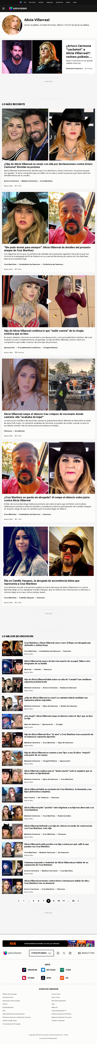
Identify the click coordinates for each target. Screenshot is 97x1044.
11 (64, 901)
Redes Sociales (64, 816)
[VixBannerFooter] (48, 943)
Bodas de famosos (68, 688)
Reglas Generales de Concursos (61, 1017)
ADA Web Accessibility (59, 1000)
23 (73, 901)
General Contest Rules (10, 1020)
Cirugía (59, 724)
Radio (68, 2)
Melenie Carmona (29, 181)
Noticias (32, 2)
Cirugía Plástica (50, 348)
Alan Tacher (29, 798)
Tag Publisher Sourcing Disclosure (14, 1014)
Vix (25, 2)
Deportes (59, 2)
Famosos (49, 2)
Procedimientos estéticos (29, 348)
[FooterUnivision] (12, 953)
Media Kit (55, 1007)
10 (58, 901)
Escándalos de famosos (29, 264)
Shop (75, 2)
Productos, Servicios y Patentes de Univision (17, 1017)
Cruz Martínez (46, 181)
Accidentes (20, 431)
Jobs (53, 1004)
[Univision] (18, 8)
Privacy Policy (56, 994)
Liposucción (9, 348)
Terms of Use (56, 997)
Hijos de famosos (50, 706)
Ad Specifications (8, 1007)
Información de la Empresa (11, 1000)
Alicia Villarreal (37, 20)
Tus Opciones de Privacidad (11, 1024)
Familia (37, 669)
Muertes (27, 669)
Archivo (5, 1004)
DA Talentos (43, 798)
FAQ (4, 1011)
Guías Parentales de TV (59, 1011)
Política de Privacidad (10, 994)
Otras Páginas (39, 953)
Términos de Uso (8, 997)
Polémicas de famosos (53, 264)
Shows (41, 2)
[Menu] (3, 8)
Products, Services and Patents (61, 1014)
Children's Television (58, 1020)
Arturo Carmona (11, 181)
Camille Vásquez (26, 598)
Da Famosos (63, 852)
